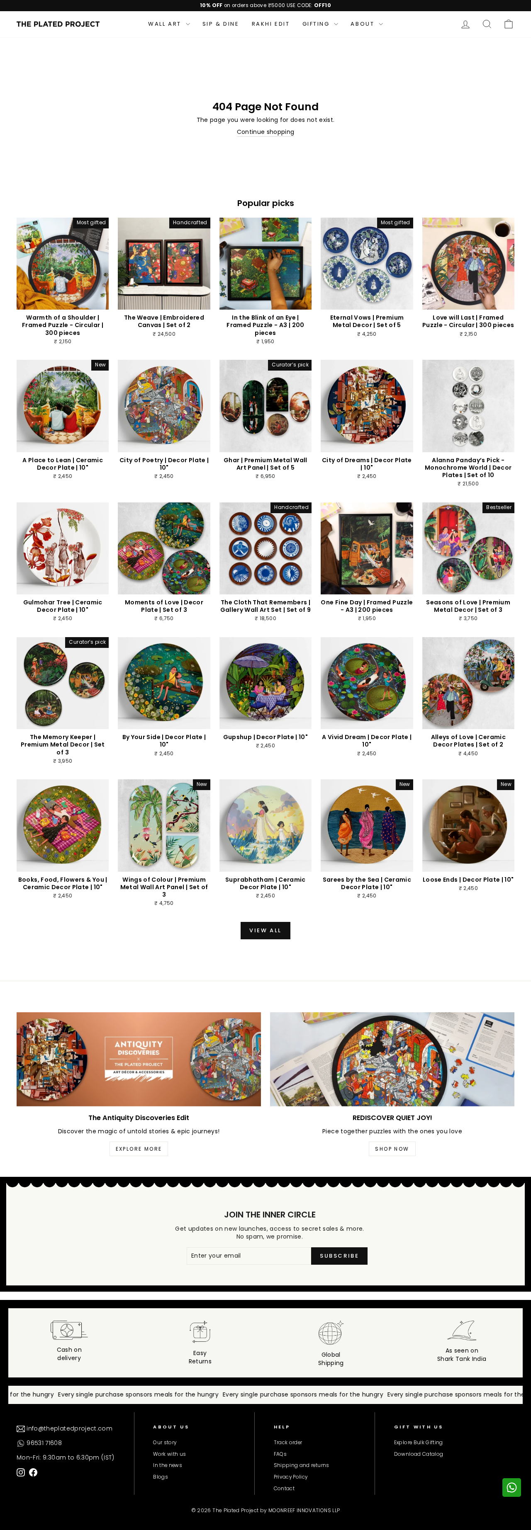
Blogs (160, 1477)
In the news (167, 1465)
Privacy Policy (291, 1477)
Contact (284, 1488)
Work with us (169, 1454)
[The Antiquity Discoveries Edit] (139, 1059)
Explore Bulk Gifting (418, 1442)
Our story (164, 1442)
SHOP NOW (392, 1148)
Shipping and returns (301, 1465)
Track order (288, 1442)
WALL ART (165, 24)
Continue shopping (266, 132)
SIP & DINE (220, 24)
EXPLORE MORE (139, 1148)
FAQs (280, 1454)
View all (265, 930)
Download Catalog (418, 1454)
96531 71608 (43, 1443)
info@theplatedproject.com (68, 1428)
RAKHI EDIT (271, 24)
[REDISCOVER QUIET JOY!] (392, 1059)
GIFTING (317, 24)
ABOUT (364, 24)
